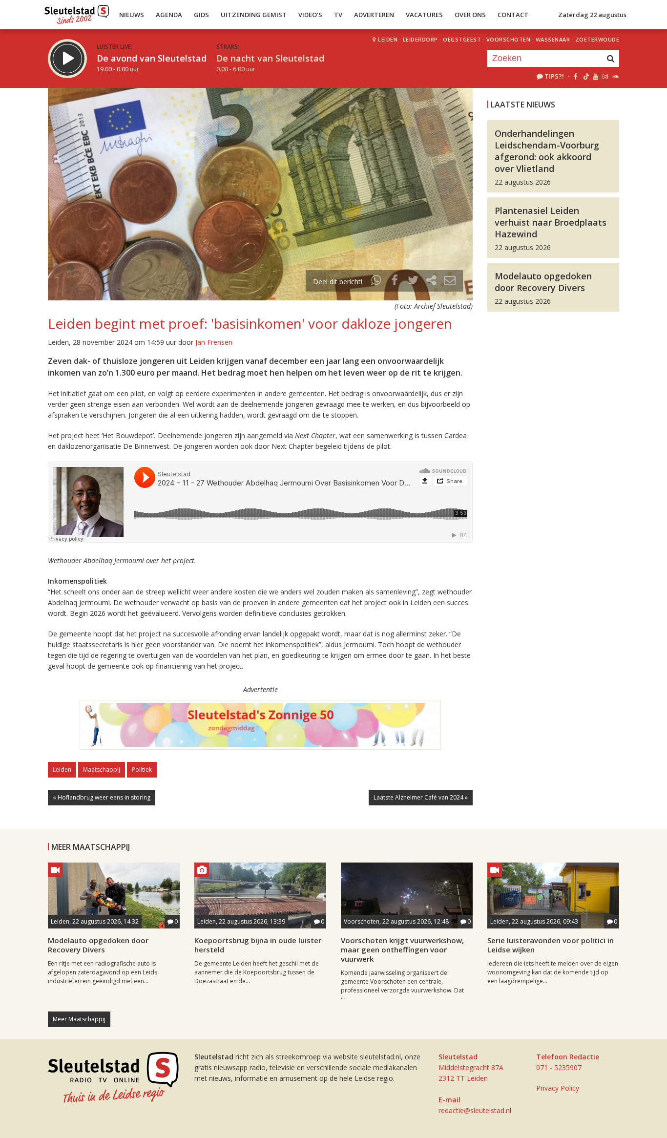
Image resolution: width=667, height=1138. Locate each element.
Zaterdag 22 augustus (592, 14)
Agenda (169, 14)
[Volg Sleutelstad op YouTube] (595, 76)
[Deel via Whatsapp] (376, 281)
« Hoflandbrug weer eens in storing (101, 797)
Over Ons (470, 14)
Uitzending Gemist (254, 14)
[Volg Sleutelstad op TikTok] (585, 76)
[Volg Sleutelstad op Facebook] (575, 76)
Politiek (142, 769)
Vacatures (424, 14)
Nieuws (131, 14)
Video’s (310, 14)
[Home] (76, 12)
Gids (201, 14)
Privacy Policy (557, 1088)
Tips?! (554, 76)
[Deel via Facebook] (395, 281)
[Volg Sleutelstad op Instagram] (605, 76)
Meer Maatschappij (79, 1019)
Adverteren (374, 14)
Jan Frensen (213, 342)
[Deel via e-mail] (449, 281)
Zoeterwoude (597, 39)
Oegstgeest (462, 39)
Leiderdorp (420, 39)
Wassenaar (553, 39)
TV (338, 14)
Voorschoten (508, 39)
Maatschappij (101, 769)
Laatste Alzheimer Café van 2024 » (421, 797)
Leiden (387, 39)
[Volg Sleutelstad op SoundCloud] (615, 76)
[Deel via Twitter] (413, 281)
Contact (513, 14)
